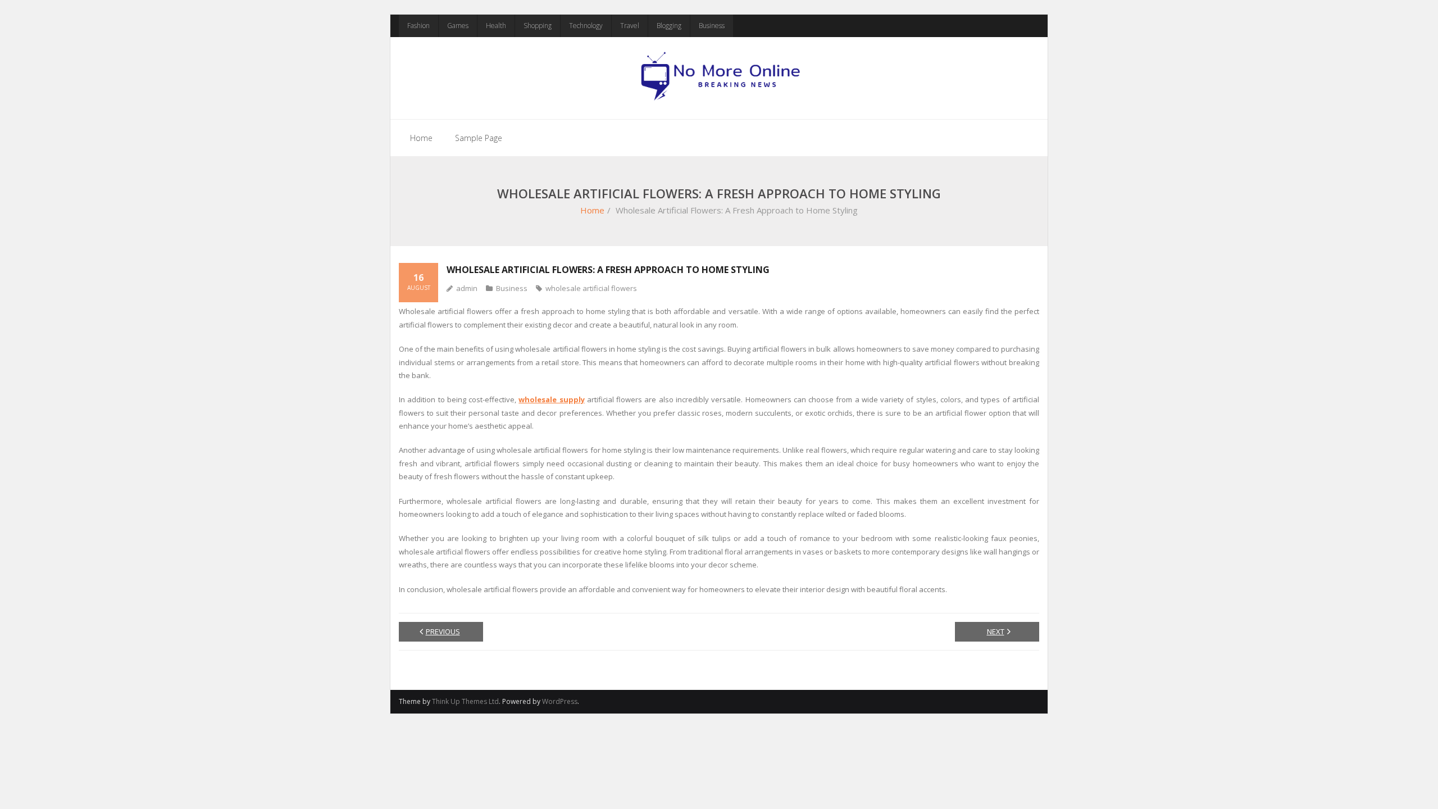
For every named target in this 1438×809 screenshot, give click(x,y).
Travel (629, 25)
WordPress (559, 701)
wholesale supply (551, 399)
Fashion (418, 25)
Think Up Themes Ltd (465, 701)
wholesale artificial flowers (591, 288)
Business (712, 25)
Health (496, 25)
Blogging (669, 25)
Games (457, 25)
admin (466, 288)
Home (421, 138)
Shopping (538, 25)
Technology (586, 25)
